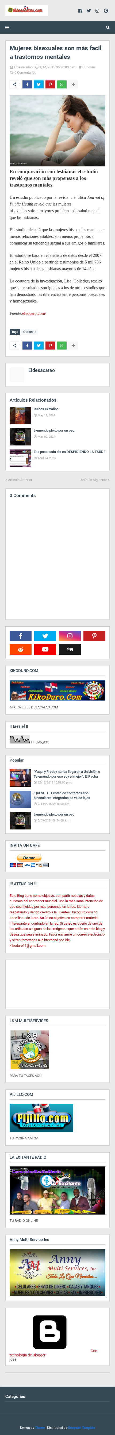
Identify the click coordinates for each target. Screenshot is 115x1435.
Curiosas (89, 67)
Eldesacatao (23, 67)
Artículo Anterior (20, 480)
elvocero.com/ (34, 313)
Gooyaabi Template (81, 1428)
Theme (40, 1428)
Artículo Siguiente (93, 480)
